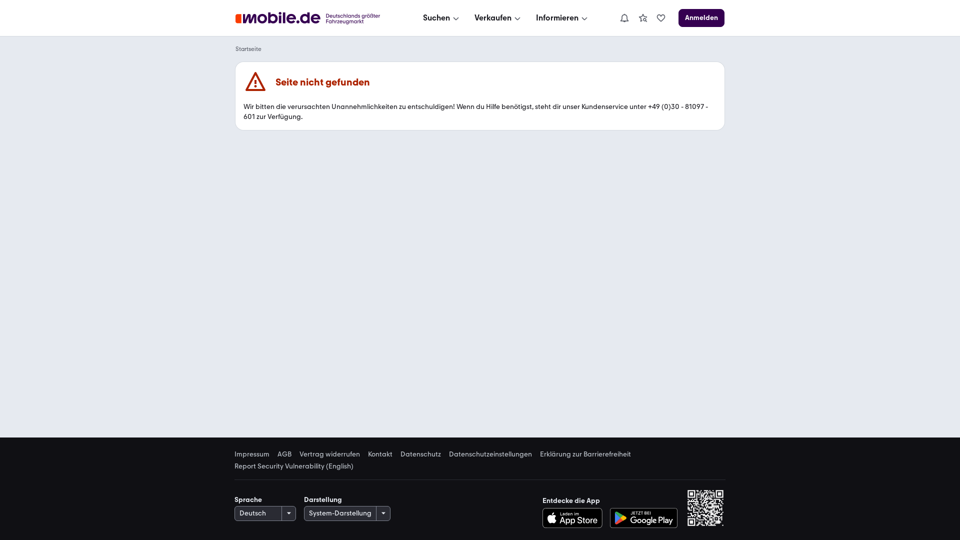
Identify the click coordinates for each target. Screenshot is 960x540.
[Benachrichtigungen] (624, 18)
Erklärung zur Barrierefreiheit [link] (585, 454)
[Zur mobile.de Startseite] (317, 18)
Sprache (248, 500)
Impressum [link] (252, 454)
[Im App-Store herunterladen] (575, 518)
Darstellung (323, 500)
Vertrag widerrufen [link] (330, 454)
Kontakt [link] (380, 454)
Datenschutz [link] (420, 454)
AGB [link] (285, 454)
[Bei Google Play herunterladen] (644, 518)
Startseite (249, 49)
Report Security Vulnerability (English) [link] (294, 466)
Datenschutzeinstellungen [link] (490, 454)
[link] (643, 18)
